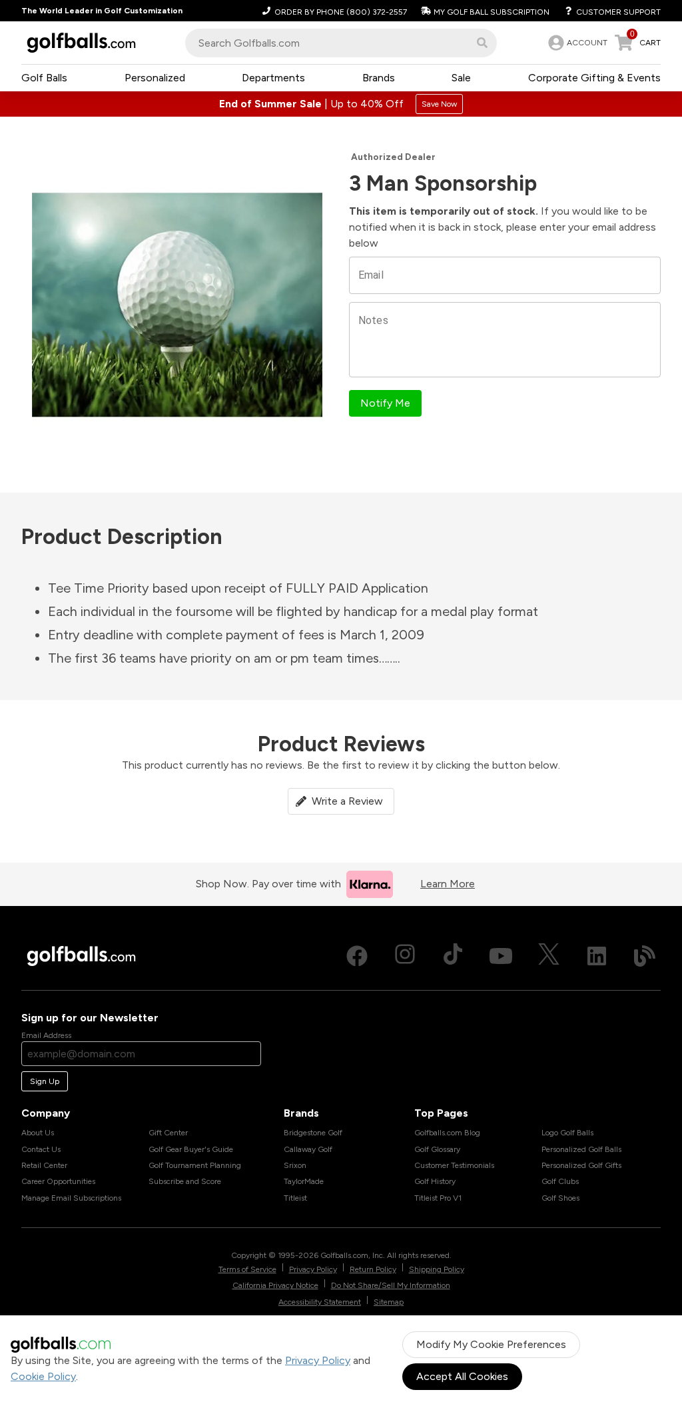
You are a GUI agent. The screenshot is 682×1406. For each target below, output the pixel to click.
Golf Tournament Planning (195, 1165)
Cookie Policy (43, 1376)
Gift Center (168, 1132)
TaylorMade (304, 1181)
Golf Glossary (437, 1149)
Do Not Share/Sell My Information (390, 1285)
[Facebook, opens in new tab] (357, 956)
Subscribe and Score (185, 1181)
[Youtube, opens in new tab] (501, 956)
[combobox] (341, 43)
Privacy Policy (317, 1360)
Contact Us (41, 1149)
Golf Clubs (560, 1181)
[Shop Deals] (341, 104)
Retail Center (44, 1165)
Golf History (435, 1181)
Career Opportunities (58, 1181)
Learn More (447, 883)
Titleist (295, 1198)
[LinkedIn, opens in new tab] (597, 956)
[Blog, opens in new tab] (645, 956)
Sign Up (44, 1081)
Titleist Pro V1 (438, 1198)
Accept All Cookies (462, 1376)
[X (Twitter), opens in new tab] (549, 956)
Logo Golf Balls (567, 1132)
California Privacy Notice (275, 1285)
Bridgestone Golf (313, 1132)
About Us (37, 1132)
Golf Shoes (560, 1198)
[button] (482, 43)
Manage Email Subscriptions (71, 1198)
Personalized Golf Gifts (581, 1165)
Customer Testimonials (454, 1165)
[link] (576, 42)
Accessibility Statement (319, 1302)
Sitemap (389, 1302)
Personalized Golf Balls (581, 1149)
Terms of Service (247, 1269)
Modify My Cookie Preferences (491, 1344)
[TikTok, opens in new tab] (453, 956)
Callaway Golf (308, 1149)
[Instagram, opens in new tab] (405, 956)
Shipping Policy (436, 1269)
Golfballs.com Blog (447, 1132)
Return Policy (373, 1269)
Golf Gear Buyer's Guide (191, 1149)
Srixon (295, 1165)
